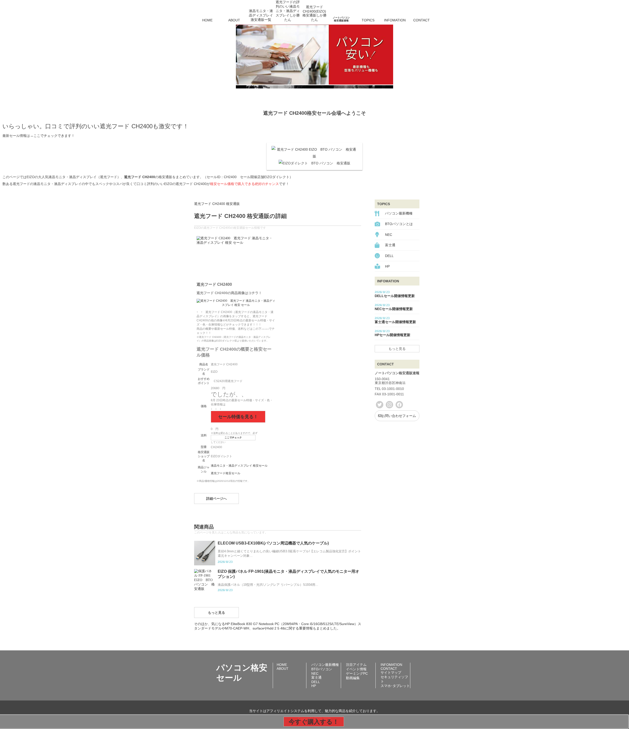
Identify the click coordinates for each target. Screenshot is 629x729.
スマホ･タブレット (395, 686)
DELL (389, 256)
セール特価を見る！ (238, 416)
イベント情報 (356, 669)
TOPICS (368, 20)
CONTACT (421, 20)
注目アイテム (356, 665)
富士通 (390, 245)
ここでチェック (233, 437)
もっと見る (216, 613)
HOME (207, 20)
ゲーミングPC (357, 673)
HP (387, 266)
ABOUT (234, 20)
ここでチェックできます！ (54, 136)
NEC (388, 235)
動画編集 (353, 678)
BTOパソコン (321, 669)
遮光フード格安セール (225, 473)
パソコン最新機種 (399, 213)
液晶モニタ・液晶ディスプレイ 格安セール (239, 465)
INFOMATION (395, 20)
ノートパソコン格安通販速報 (341, 19)
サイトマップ (391, 672)
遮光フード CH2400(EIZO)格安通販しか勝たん (314, 13)
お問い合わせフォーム (399, 416)
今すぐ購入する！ (314, 721)
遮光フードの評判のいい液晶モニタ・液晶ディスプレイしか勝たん (288, 13)
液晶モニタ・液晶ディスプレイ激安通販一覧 (261, 15)
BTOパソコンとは (399, 224)
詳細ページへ (216, 498)
